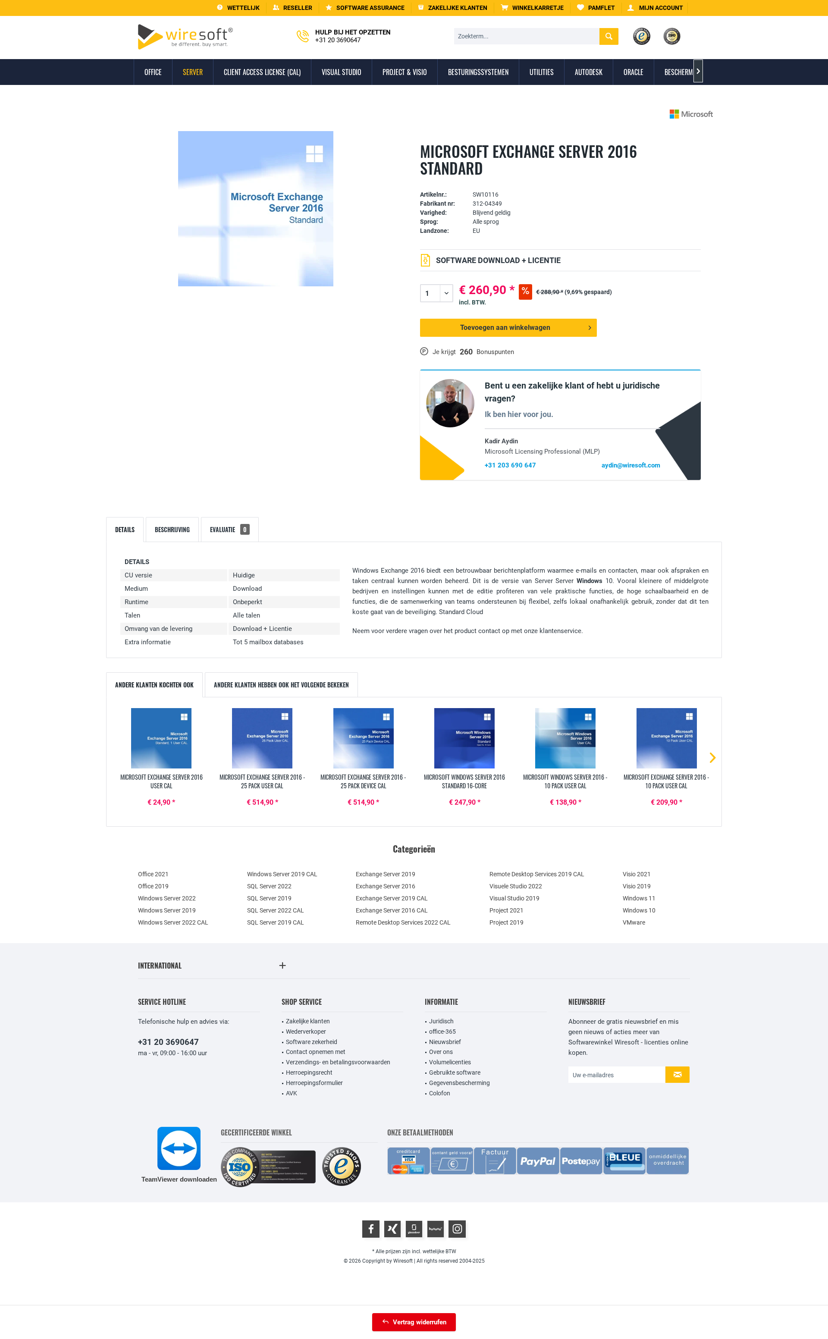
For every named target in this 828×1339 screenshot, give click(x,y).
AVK (291, 1093)
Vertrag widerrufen (419, 1322)
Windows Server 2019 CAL (282, 874)
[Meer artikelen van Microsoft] (691, 114)
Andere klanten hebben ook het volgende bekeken (281, 684)
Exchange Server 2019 (385, 874)
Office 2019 (153, 886)
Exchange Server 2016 (385, 886)
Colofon (439, 1093)
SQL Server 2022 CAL (275, 910)
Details (125, 529)
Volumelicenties (450, 1062)
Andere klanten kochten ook (154, 684)
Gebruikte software (454, 1072)
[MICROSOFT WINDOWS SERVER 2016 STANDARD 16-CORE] (464, 738)
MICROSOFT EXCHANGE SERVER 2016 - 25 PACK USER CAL (262, 781)
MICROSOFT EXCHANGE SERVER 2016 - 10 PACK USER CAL (666, 781)
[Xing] (392, 1229)
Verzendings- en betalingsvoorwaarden (338, 1062)
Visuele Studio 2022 (515, 886)
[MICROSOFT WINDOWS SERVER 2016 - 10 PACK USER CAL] (565, 738)
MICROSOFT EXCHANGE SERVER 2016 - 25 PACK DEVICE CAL (363, 781)
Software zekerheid (311, 1041)
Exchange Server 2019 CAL (392, 898)
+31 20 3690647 (168, 1042)
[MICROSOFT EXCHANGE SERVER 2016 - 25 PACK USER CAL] (262, 738)
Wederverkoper (306, 1031)
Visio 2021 (637, 874)
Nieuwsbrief (445, 1041)
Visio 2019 (637, 886)
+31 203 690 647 (510, 465)
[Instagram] (457, 1229)
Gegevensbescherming (459, 1082)
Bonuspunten (495, 352)
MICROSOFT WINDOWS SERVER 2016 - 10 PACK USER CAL (565, 781)
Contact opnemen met (315, 1051)
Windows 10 (639, 910)
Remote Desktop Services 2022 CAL (403, 922)
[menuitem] (532, 8)
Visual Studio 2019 (514, 898)
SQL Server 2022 (269, 886)
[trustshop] (341, 1167)
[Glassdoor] (414, 1229)
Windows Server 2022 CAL (173, 922)
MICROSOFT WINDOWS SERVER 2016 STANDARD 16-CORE (464, 781)
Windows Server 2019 (167, 910)
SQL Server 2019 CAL (275, 922)
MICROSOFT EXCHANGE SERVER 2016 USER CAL (161, 781)
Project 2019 (506, 922)
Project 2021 (506, 910)
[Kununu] (435, 1229)
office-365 (442, 1031)
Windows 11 (639, 898)
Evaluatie (228, 529)
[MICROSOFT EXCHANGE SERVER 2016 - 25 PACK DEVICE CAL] (364, 738)
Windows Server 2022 (167, 898)
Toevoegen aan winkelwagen (505, 327)
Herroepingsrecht (309, 1072)
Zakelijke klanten (308, 1021)
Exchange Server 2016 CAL (392, 910)
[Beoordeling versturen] (560, 181)
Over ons (441, 1051)
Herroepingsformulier (314, 1082)
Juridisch (441, 1021)
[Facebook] (371, 1229)
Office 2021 (153, 874)
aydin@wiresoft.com (631, 465)
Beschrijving (172, 529)
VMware (634, 922)
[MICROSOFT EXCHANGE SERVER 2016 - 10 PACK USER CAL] (667, 738)
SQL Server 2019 (269, 898)
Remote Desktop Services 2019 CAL (536, 874)
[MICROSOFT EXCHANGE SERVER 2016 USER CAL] (161, 738)
